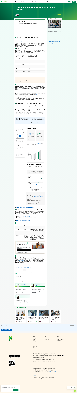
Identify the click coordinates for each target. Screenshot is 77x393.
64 (22, 134)
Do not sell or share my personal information (61, 344)
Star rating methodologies (37, 345)
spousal (28, 217)
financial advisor (21, 260)
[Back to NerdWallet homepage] (15, 4)
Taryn (38, 284)
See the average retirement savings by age (23, 220)
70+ (22, 137)
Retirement (19, 4)
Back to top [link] (18, 278)
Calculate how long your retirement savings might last (25, 207)
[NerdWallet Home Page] (4, 1)
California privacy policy (60, 341)
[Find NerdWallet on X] (57, 355)
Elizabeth (23, 284)
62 (17, 134)
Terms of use (59, 338)
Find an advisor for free (6, 329)
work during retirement (26, 216)
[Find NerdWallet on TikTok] (63, 355)
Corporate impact (35, 341)
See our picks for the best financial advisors (23, 267)
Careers (34, 340)
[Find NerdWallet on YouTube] (59, 355)
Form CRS (49, 371)
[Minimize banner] (75, 325)
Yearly (42, 143)
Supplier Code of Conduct (60, 339)
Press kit (34, 348)
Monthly (38, 143)
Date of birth (18, 126)
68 (17, 137)
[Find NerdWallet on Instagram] (60, 355)
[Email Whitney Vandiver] (21, 297)
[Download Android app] (17, 356)
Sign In (69, 1)
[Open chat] (75, 391)
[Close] (76, 386)
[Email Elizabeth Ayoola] (21, 285)
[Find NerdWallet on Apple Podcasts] (62, 355)
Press (34, 347)
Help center (46, 338)
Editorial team (35, 346)
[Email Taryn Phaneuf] (36, 285)
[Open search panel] (66, 2)
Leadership (34, 339)
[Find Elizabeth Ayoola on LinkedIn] (22, 285)
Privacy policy (59, 340)
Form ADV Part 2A (53, 371)
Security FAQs (47, 339)
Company (34, 338)
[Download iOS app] (11, 356)
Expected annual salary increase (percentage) (19, 150)
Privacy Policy (35, 372)
